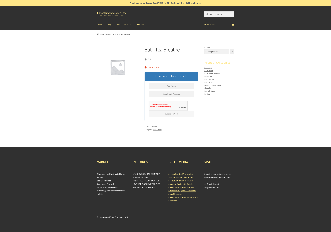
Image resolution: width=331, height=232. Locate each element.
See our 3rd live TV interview (180, 174)
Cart (118, 24)
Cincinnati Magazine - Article (181, 187)
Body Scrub (208, 82)
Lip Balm (207, 88)
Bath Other (110, 34)
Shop (109, 24)
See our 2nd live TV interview (180, 177)
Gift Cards (140, 24)
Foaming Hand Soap (212, 85)
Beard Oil (208, 76)
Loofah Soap (209, 91)
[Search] (232, 51)
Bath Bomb (208, 71)
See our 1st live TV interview (180, 180)
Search (207, 48)
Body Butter (209, 79)
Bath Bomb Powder (212, 73)
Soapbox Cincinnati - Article (180, 184)
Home (99, 24)
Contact (127, 24)
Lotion (207, 94)
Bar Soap (208, 68)
